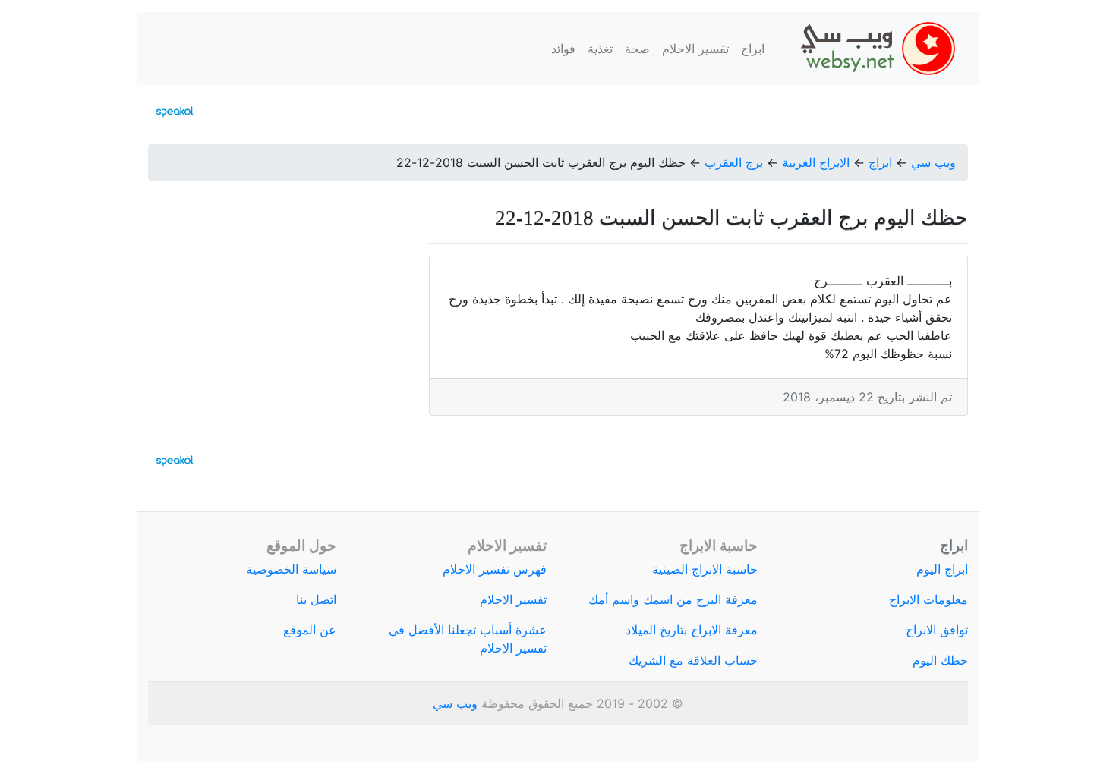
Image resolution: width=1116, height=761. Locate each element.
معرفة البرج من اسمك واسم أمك (673, 599)
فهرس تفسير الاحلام (495, 569)
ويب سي (933, 162)
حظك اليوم (940, 660)
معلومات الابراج (928, 599)
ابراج (752, 48)
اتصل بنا (316, 599)
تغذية (600, 48)
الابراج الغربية (816, 162)
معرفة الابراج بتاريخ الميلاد (692, 629)
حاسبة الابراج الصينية (705, 569)
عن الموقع (309, 629)
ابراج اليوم (942, 569)
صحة (637, 48)
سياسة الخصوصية (291, 569)
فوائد (563, 48)
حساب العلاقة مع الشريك (693, 660)
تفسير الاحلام (695, 48)
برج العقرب (734, 162)
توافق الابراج (937, 629)
